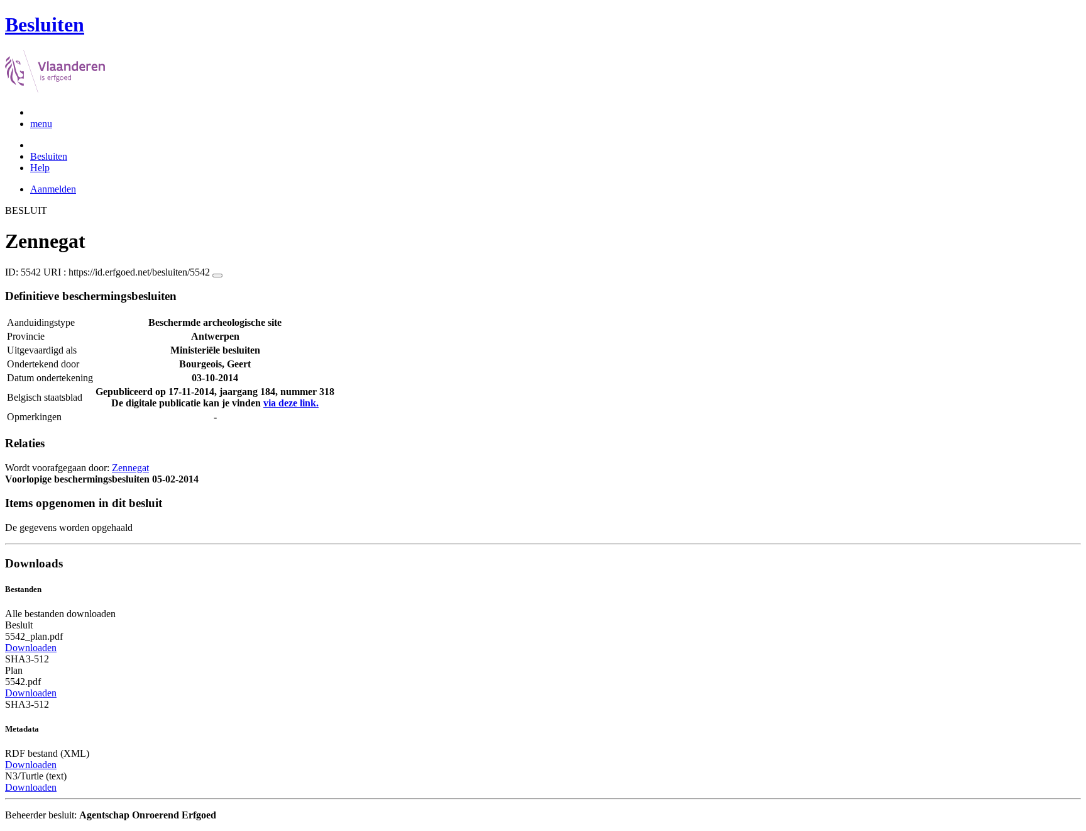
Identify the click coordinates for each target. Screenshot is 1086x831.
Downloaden (31, 647)
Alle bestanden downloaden (60, 613)
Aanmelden (53, 189)
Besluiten (48, 156)
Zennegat (130, 467)
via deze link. (291, 403)
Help (40, 167)
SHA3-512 (27, 659)
